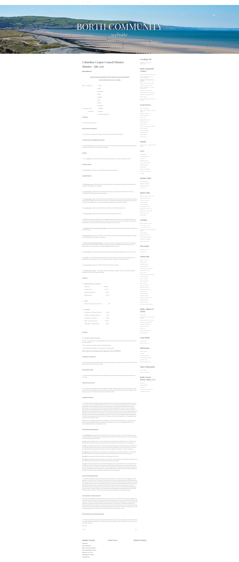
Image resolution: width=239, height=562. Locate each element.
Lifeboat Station (144, 249)
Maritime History (144, 355)
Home (83, 2)
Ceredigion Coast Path (146, 297)
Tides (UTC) (143, 187)
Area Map (89, 2)
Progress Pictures (145, 391)
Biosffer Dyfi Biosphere (146, 304)
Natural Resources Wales (147, 94)
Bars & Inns (143, 272)
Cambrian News (144, 160)
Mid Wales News (144, 156)
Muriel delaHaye (144, 326)
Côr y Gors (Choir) (145, 225)
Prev (84, 529)
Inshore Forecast (144, 185)
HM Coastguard (144, 122)
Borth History (143, 351)
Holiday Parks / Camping (146, 268)
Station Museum (144, 276)
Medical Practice (144, 113)
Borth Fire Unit (144, 132)
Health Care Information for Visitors (147, 100)
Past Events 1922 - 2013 (87, 552)
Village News (85, 543)
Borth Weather (144, 181)
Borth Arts (143, 314)
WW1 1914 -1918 (143, 359)
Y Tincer (142, 173)
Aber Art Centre (144, 285)
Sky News (142, 158)
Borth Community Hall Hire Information (147, 88)
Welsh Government (145, 169)
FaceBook (142, 387)
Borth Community (144, 266)
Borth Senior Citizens (145, 237)
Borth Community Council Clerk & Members (147, 77)
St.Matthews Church (145, 227)
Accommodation (144, 264)
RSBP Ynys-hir (143, 291)
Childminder (143, 134)
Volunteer (143, 251)
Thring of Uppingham (145, 324)
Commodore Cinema (145, 289)
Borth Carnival (144, 278)
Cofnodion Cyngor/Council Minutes (147, 80)
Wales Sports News (145, 162)
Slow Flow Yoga (144, 213)
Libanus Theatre (144, 302)
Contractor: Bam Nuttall (146, 389)
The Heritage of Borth (146, 357)
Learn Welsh (143, 341)
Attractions (143, 262)
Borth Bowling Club (145, 206)
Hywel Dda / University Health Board (148, 111)
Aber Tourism (143, 283)
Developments (143, 385)
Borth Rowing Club (145, 198)
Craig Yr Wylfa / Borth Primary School (148, 146)
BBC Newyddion (144, 164)
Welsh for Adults (144, 343)
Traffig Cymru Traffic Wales (147, 126)
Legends (142, 353)
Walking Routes (144, 295)
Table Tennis (143, 215)
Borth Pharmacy (144, 115)
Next (136, 529)
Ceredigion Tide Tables (146, 90)
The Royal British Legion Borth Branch (148, 230)
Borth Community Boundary (147, 92)
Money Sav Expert (144, 372)
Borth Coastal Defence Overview (89, 550)
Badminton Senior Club (146, 208)
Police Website (144, 128)
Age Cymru (142, 117)
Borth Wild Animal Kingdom (147, 274)
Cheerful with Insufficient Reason (147, 318)
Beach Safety (143, 96)
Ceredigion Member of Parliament (146, 63)
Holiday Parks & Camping (88, 554)
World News (143, 154)
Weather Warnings (145, 183)
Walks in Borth (144, 293)
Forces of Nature (144, 200)
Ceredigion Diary (144, 287)
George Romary (144, 332)
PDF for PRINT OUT (86, 71)
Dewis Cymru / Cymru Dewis (147, 83)
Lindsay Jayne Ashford (146, 322)
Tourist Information (86, 545)
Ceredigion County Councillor (148, 74)
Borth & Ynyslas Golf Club (147, 196)
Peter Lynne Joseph (145, 330)
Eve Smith (142, 328)
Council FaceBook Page (146, 85)
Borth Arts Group (144, 241)
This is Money (143, 370)
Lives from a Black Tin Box (147, 320)
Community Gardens (145, 239)
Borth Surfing (144, 202)
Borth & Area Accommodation (89, 548)
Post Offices (143, 136)
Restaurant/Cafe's (145, 270)
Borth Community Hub (145, 223)
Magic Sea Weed (144, 204)
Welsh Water (143, 124)
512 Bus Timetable (144, 130)
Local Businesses (144, 108)
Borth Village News (145, 171)
